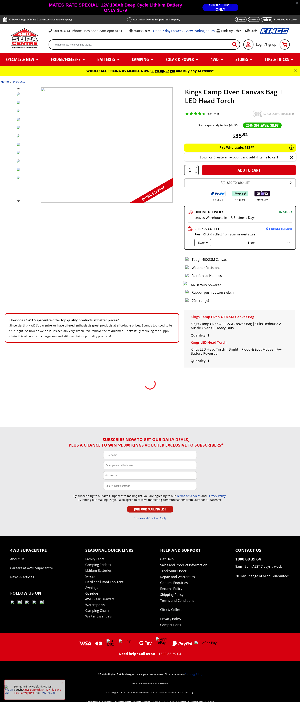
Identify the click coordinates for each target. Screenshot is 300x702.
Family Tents (94, 559)
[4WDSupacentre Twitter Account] (34, 603)
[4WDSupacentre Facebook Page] (20, 603)
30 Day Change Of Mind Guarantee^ (40, 19)
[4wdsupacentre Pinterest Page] (42, 603)
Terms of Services (189, 496)
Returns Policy (171, 588)
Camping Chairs (97, 610)
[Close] (291, 157)
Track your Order (173, 571)
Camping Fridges (98, 565)
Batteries (106, 59)
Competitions (170, 625)
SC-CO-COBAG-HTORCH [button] (277, 114)
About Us (17, 559)
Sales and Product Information (183, 565)
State (201, 242)
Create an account (227, 157)
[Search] (236, 45)
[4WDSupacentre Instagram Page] (27, 603)
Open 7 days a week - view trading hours (184, 31)
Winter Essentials (98, 616)
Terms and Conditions (177, 600)
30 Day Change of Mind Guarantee (261, 576)
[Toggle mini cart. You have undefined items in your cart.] (285, 44)
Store (251, 242)
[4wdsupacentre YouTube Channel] (12, 603)
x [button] (62, 682)
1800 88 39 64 (61, 31)
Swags (90, 576)
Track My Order (231, 31)
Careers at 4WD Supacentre (31, 568)
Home (5, 82)
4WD (215, 59)
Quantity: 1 (200, 335)
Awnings (91, 587)
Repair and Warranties (177, 577)
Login (170, 71)
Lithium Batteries (98, 570)
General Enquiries (174, 583)
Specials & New (20, 59)
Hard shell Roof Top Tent (104, 582)
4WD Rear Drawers (99, 599)
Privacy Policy (217, 496)
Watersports (95, 605)
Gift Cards (251, 31)
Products (19, 82)
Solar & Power (180, 59)
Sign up (157, 71)
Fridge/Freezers (66, 59)
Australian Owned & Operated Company (156, 19)
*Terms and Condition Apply (150, 518)
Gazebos (92, 593)
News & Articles (22, 577)
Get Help (167, 559)
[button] (297, 3)
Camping (141, 59)
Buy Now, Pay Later (285, 19)
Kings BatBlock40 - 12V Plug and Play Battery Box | (37, 691)
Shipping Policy (171, 594)
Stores (242, 59)
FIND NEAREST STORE (280, 229)
